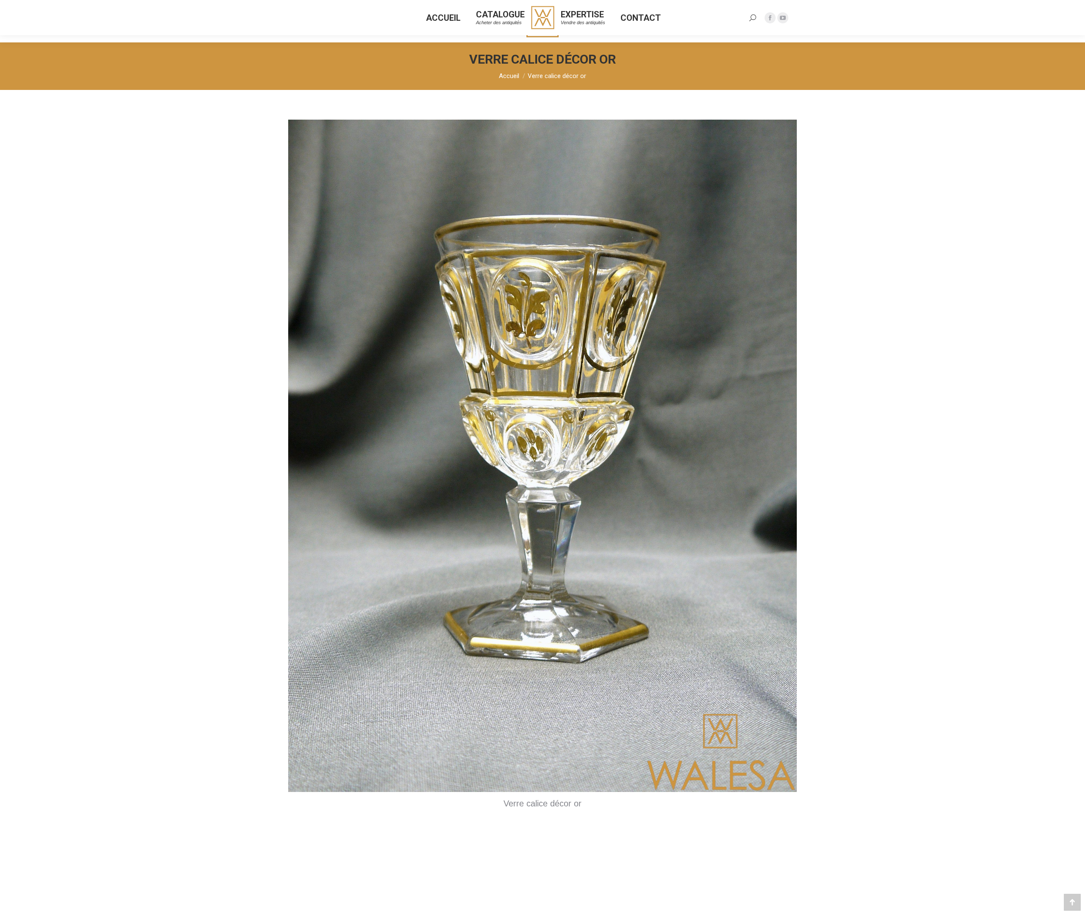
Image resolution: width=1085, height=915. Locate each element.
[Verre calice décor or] (542, 456)
